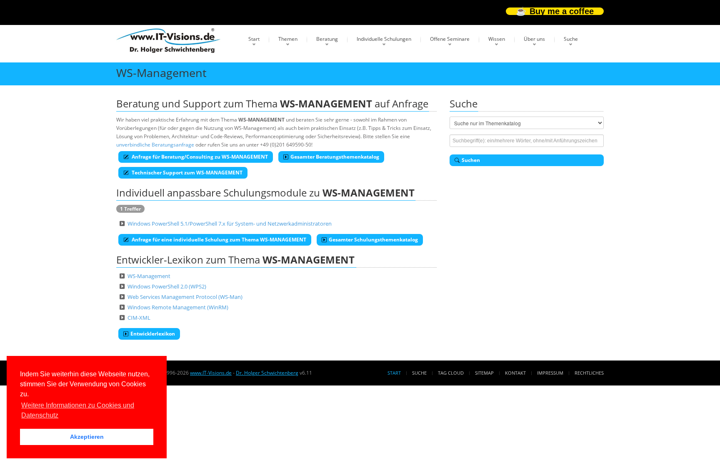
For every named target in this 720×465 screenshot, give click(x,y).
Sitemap (484, 373)
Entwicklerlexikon (152, 333)
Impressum (550, 373)
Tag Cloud (451, 373)
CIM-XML (139, 317)
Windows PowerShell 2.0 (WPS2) (167, 286)
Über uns (534, 38)
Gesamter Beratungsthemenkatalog (334, 156)
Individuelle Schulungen (384, 38)
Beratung (327, 38)
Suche (571, 38)
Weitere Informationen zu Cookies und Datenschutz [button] (77, 410)
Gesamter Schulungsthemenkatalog (373, 239)
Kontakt (515, 373)
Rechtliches (589, 373)
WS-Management (149, 276)
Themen (288, 38)
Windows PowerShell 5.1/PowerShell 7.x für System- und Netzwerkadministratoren (230, 223)
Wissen (496, 38)
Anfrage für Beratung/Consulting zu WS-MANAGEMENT (199, 156)
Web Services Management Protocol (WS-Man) (185, 297)
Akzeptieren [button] (87, 436)
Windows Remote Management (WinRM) (178, 307)
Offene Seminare (450, 38)
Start (254, 38)
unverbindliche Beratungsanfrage (155, 144)
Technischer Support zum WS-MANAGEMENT (186, 172)
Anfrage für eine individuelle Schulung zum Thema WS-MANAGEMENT (218, 239)
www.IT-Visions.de (211, 372)
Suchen (471, 160)
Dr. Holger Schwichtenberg (267, 372)
